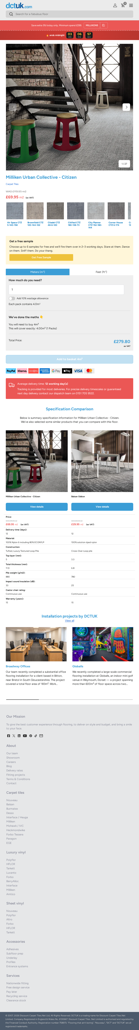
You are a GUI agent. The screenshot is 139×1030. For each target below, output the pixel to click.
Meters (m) (37, 272)
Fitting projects (15, 774)
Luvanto (11, 872)
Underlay (11, 957)
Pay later (11, 991)
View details (36, 506)
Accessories (15, 941)
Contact (11, 783)
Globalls (77, 666)
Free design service (18, 987)
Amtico (10, 894)
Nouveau (11, 800)
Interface (11, 885)
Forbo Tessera (14, 834)
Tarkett (10, 868)
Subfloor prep (14, 953)
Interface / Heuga (17, 817)
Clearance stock (16, 1000)
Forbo (10, 877)
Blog (9, 766)
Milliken (10, 821)
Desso (10, 813)
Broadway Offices (18, 666)
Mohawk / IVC (15, 825)
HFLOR (10, 864)
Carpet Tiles (12, 184)
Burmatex (12, 808)
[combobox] (69, 14)
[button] (123, 5)
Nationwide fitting (17, 983)
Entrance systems (17, 966)
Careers (11, 762)
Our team (12, 753)
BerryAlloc (12, 881)
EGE (9, 843)
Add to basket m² (70, 359)
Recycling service (16, 996)
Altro (9, 919)
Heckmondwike (15, 830)
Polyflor (11, 860)
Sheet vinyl (15, 903)
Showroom (13, 757)
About (11, 746)
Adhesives (12, 949)
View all (69, 620)
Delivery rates (14, 770)
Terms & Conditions (18, 779)
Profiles (10, 962)
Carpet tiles (15, 792)
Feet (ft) (101, 272)
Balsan (10, 804)
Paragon (11, 838)
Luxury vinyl (16, 852)
